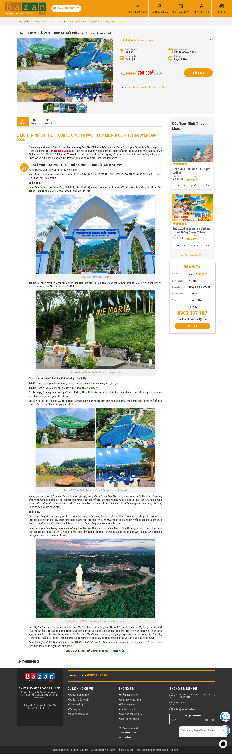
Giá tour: (176, 273)
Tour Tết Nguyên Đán (138, 87)
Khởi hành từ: (131, 49)
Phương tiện (178, 176)
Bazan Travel (66, 154)
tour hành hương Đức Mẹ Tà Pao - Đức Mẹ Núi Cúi (90, 147)
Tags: (123, 87)
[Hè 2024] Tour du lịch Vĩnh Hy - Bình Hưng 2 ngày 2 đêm (191, 230)
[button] (110, 41)
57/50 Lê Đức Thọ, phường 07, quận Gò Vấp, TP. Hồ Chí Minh (195, 695)
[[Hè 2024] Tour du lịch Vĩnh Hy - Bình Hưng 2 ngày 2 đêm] (192, 207)
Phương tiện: (131, 56)
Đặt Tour (198, 72)
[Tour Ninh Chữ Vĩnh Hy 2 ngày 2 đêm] (192, 148)
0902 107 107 (182, 702)
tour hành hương (157, 87)
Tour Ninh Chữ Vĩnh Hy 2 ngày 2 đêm (191, 170)
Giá (194, 176)
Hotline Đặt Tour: (78, 675)
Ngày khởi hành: (181, 49)
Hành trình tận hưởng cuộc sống (19, 13)
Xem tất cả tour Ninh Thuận (192, 255)
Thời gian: (178, 56)
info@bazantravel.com (186, 709)
